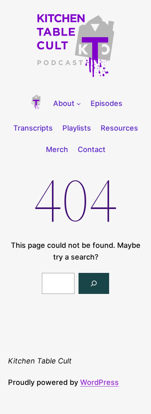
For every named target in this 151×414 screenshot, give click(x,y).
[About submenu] (79, 103)
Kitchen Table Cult (40, 361)
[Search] (94, 283)
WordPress (99, 382)
